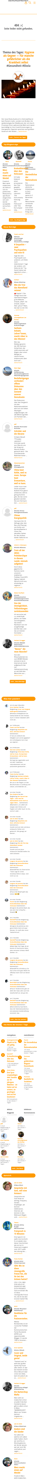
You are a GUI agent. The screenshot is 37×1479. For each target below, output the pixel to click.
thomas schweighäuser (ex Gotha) (20, 324)
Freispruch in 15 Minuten (20, 1243)
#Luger (16, 1237)
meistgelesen (11, 1053)
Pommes (27, 1074)
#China (22, 521)
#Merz (5, 172)
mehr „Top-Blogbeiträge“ (18, 224)
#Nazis (27, 170)
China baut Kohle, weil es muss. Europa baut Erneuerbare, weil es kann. (20, 487)
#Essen (16, 289)
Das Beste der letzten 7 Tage (17, 1043)
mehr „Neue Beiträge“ (18, 700)
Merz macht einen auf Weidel (7, 178)
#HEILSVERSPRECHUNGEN (22, 665)
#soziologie (18, 244)
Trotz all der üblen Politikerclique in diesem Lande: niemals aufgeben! (21, 567)
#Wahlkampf (18, 1321)
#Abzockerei (18, 659)
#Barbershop (18, 1398)
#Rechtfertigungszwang (22, 386)
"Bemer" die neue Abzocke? (20, 669)
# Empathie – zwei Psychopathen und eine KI (20, 254)
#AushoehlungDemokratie (22, 384)
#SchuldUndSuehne (20, 170)
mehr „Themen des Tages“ (18, 142)
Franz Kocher (16, 792)
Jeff (15, 435)
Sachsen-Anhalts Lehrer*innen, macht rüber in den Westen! (20, 340)
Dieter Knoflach (19, 604)
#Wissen (17, 240)
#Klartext (23, 558)
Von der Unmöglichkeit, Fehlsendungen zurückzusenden (21, 621)
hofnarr (16, 286)
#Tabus (16, 1196)
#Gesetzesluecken (20, 608)
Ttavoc (16, 1233)
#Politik (5, 169)
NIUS (7, 166)
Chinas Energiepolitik (20, 527)
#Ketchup (22, 289)
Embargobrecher (12, 1058)
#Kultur (17, 1361)
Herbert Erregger (19, 655)
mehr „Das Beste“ (18, 1179)
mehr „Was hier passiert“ (18, 1038)
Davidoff (18, 166)
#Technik (17, 476)
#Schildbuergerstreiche (21, 614)
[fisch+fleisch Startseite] (18, 7)
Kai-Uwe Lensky (17, 768)
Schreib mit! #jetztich (27, 11)
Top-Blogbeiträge (12, 149)
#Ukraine (17, 439)
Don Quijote (16, 812)
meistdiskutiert (29, 1053)
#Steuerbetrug (19, 1400)
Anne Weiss (11, 1088)
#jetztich (8, 1186)
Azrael (25, 83)
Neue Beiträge (10, 231)
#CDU (22, 1272)
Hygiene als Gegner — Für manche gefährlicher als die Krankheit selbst (18, 57)
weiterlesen (22, 137)
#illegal (25, 1398)
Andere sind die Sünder (19, 1441)
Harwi (19, 1140)
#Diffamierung (19, 378)
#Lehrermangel (19, 332)
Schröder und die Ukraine (20, 443)
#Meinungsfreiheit (20, 330)
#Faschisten (29, 172)
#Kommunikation (8, 170)
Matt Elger (17, 374)
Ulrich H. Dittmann (20, 556)
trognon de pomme (18, 879)
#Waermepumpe (19, 1274)
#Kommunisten (30, 174)
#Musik (22, 1361)
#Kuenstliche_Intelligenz (22, 248)
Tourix (30, 166)
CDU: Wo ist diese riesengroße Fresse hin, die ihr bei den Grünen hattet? (21, 1283)
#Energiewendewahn (21, 523)
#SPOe (22, 1235)
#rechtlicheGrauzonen (21, 615)
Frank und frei (19, 238)
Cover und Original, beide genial (20, 1366)
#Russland (23, 1319)
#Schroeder (23, 437)
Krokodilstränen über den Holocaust (21, 176)
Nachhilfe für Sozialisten (29, 1098)
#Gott (21, 1196)
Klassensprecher (19, 474)
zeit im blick (16, 837)
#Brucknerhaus (19, 1239)
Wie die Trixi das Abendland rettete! (21, 294)
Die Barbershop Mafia (21, 1404)
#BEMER (22, 658)
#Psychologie (18, 242)
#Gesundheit (14, 66)
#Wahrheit (22, 1437)
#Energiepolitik (19, 478)
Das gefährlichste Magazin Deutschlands (29, 1080)
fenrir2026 (15, 1001)
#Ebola (26, 66)
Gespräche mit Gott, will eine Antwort (20, 1201)
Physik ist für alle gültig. (12, 1061)
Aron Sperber (16, 725)
